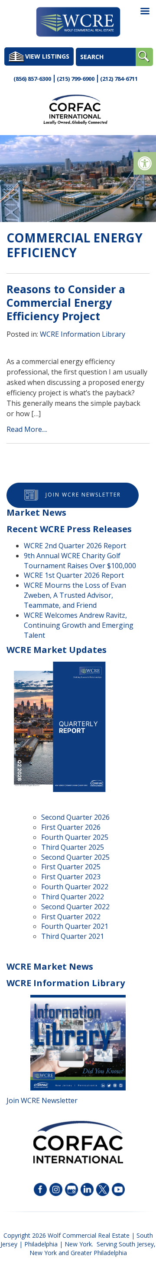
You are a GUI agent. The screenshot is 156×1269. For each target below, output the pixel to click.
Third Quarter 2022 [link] (72, 896)
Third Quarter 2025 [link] (72, 847)
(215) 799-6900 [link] (75, 79)
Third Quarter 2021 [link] (72, 936)
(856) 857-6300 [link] (32, 79)
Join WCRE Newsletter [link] (83, 494)
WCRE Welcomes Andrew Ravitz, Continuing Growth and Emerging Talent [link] (78, 625)
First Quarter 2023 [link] (71, 876)
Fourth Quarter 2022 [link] (74, 886)
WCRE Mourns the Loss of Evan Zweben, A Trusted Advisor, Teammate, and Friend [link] (75, 595)
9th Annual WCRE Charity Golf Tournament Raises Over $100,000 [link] (80, 560)
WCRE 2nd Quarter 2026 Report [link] (75, 545)
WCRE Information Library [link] (82, 334)
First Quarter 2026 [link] (71, 827)
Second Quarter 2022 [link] (75, 906)
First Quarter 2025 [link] (71, 866)
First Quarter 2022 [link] (71, 916)
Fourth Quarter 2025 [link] (74, 837)
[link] (144, 163)
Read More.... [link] (26, 429)
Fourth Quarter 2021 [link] (74, 926)
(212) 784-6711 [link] (119, 79)
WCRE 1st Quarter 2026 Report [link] (74, 575)
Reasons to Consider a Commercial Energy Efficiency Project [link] (65, 303)
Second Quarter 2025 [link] (75, 857)
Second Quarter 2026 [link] (75, 817)
